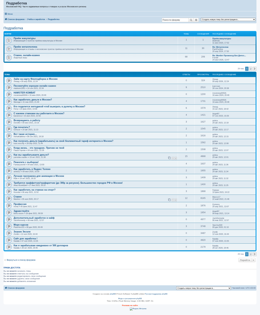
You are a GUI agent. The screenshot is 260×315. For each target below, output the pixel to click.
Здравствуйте (21, 211)
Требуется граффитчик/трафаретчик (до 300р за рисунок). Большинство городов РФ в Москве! (68, 183)
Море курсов (21, 224)
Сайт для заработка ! (25, 238)
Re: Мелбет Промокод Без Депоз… (229, 55)
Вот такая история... (25, 134)
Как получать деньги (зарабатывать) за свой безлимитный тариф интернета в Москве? (63, 141)
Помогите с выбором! (26, 162)
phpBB (112, 294)
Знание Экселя (22, 231)
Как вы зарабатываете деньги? (31, 154)
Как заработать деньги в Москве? (33, 99)
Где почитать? (22, 127)
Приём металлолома (25, 46)
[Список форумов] (5, 4)
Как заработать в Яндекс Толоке (32, 169)
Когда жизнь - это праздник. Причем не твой (39, 148)
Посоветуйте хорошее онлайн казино (35, 85)
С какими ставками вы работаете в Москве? (39, 113)
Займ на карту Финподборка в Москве (35, 79)
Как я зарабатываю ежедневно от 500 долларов (41, 245)
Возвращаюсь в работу (27, 120)
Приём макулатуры (25, 38)
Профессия (20, 204)
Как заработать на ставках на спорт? (35, 189)
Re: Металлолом (220, 47)
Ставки (18, 196)
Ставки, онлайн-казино (27, 55)
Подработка (13, 28)
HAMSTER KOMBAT (24, 92)
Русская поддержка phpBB (156, 294)
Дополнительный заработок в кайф (34, 218)
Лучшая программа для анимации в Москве (39, 176)
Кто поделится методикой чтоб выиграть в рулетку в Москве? (49, 106)
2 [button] (250, 68)
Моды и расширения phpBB (130, 298)
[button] (254, 69)
